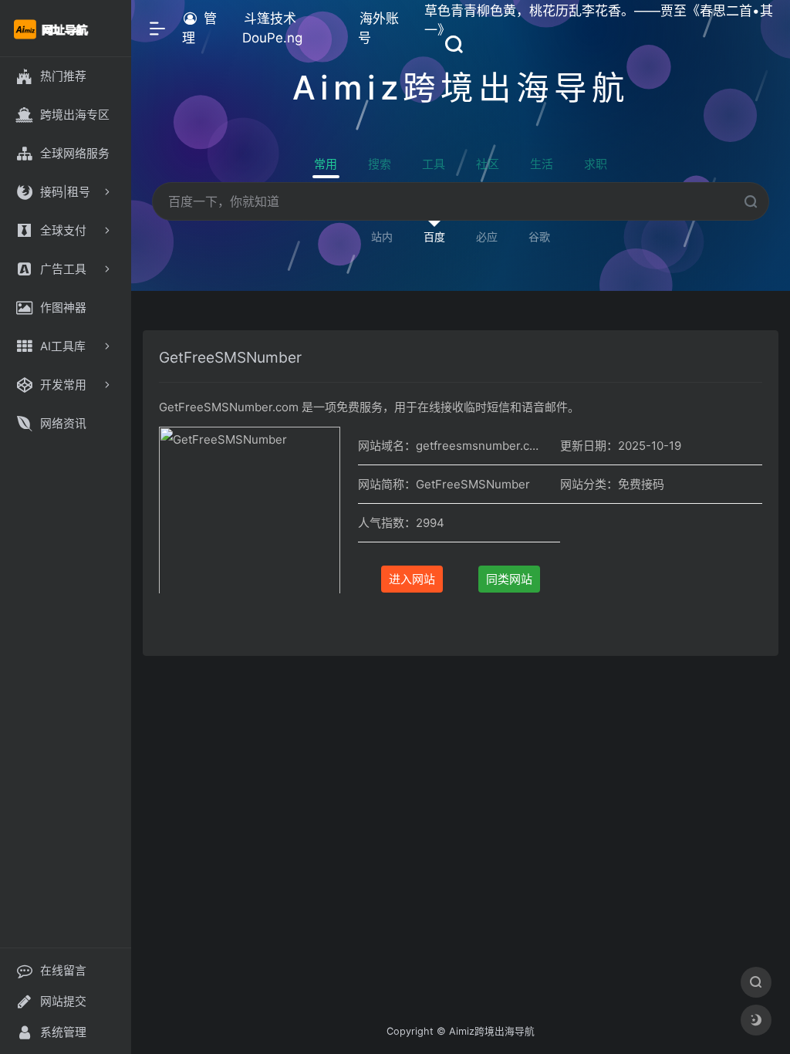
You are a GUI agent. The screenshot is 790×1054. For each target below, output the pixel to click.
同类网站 (509, 579)
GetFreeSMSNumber (230, 357)
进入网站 (412, 579)
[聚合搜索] (756, 982)
